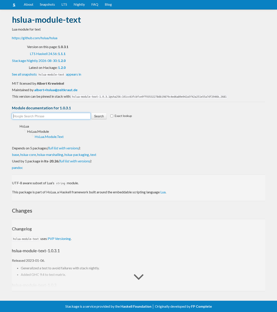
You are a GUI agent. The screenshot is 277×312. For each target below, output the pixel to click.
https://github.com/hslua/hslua (34, 38)
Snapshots (47, 4)
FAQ (94, 4)
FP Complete (201, 306)
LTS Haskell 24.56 (43, 54)
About (28, 4)
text (93, 154)
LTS (64, 4)
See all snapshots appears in (46, 74)
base (15, 154)
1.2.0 (62, 60)
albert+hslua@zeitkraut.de (55, 90)
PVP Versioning (59, 238)
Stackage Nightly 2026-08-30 (34, 60)
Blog (108, 4)
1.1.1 (62, 54)
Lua (163, 192)
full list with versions (63, 148)
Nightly (79, 4)
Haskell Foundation (136, 306)
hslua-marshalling (50, 154)
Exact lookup (123, 116)
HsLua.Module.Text (49, 136)
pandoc (17, 167)
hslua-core (28, 154)
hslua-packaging (76, 154)
